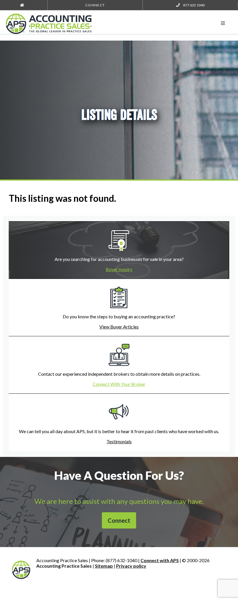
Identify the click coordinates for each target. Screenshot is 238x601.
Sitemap (104, 566)
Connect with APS (159, 560)
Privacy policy (131, 566)
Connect (95, 5)
